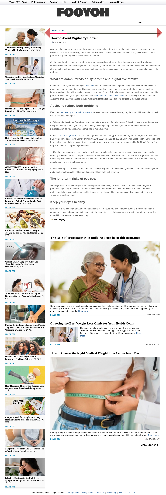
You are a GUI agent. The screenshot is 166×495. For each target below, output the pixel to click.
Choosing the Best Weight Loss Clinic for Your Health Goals (92, 323)
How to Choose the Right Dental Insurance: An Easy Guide (20, 357)
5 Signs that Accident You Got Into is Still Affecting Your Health (24, 450)
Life (64, 2)
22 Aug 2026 (14, 2)
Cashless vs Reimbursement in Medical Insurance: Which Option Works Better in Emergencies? (24, 201)
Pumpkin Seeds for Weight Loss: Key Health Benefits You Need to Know (22, 418)
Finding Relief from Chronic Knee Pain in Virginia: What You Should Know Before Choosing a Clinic (25, 327)
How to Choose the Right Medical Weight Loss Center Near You (25, 110)
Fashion (54, 2)
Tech (24, 2)
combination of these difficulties (109, 96)
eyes (56, 219)
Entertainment (38, 2)
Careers (132, 493)
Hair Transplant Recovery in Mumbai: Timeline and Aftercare (23, 139)
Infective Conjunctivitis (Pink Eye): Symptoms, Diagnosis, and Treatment (23, 479)
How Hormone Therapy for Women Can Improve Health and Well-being (24, 387)
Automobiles (97, 2)
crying (62, 219)
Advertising (111, 493)
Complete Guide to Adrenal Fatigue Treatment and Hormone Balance (22, 231)
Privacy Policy (87, 493)
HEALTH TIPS (10, 54)
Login (140, 22)
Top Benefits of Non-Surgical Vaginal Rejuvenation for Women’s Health (22, 294)
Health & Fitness (79, 2)
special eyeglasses (67, 135)
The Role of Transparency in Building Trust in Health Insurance (23, 48)
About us (122, 493)
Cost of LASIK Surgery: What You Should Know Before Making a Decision (21, 264)
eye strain (90, 86)
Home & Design (116, 2)
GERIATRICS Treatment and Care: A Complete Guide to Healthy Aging (23, 168)
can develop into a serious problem (76, 112)
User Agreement (73, 493)
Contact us (100, 493)
